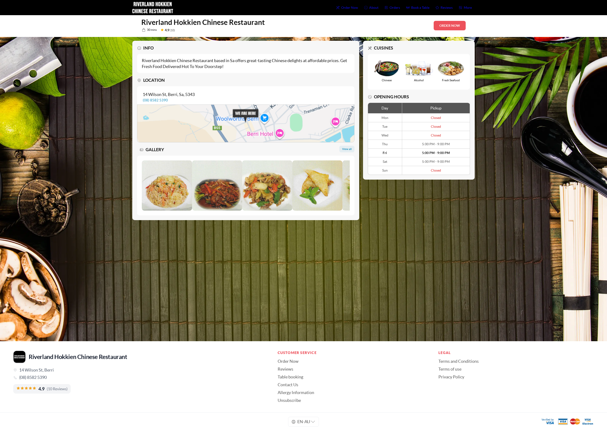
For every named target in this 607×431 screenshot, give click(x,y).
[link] (138, 377)
